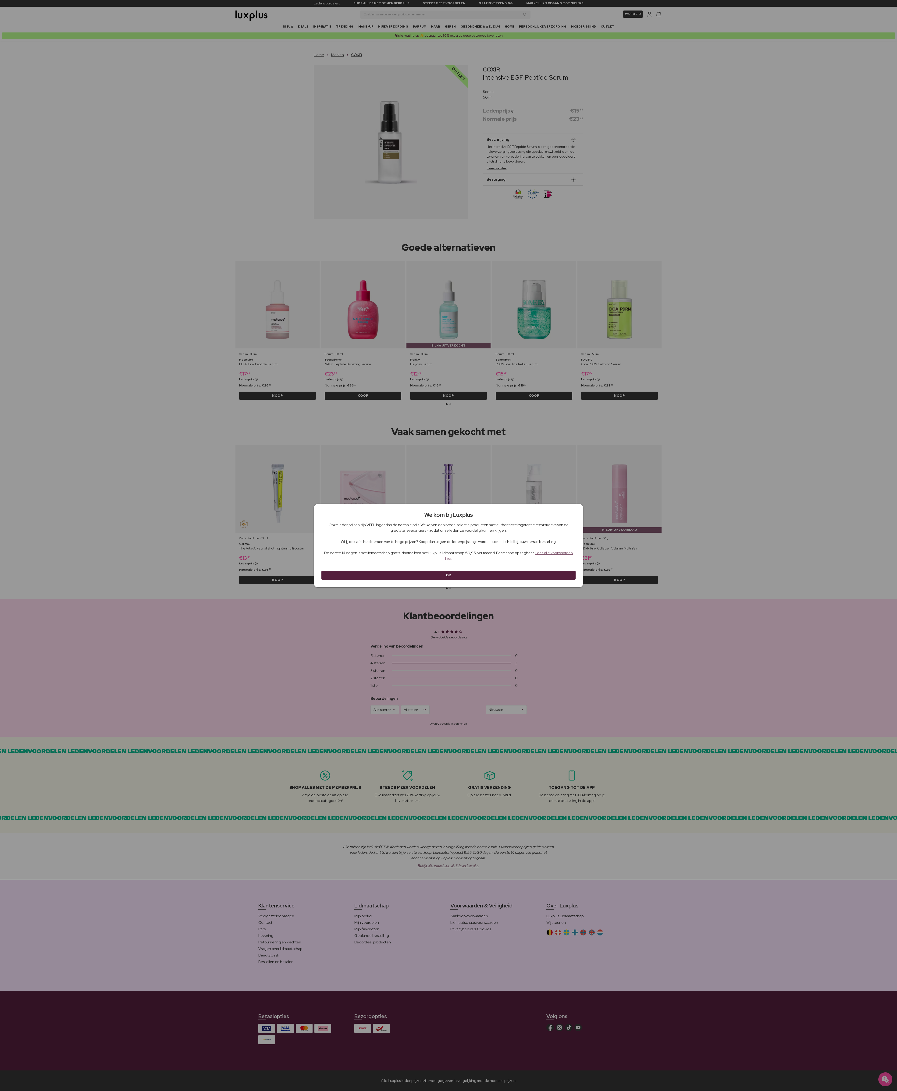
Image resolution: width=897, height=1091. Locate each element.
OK (448, 575)
